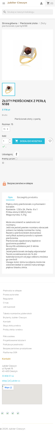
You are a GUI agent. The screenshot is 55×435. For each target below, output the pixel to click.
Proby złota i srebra (12, 329)
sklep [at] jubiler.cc (11, 380)
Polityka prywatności (13, 344)
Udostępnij (16, 154)
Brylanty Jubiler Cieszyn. (15, 317)
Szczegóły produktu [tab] (27, 197)
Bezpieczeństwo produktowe (17, 348)
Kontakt (7, 321)
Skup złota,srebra (12, 325)
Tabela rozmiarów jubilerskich (17, 313)
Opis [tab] (10, 197)
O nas (6, 302)
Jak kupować (9, 307)
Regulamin (8, 298)
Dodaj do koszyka (28, 141)
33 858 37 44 (8, 376)
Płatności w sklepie (12, 290)
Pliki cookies (9, 336)
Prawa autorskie (11, 294)
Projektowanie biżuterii (14, 340)
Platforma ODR (10, 352)
